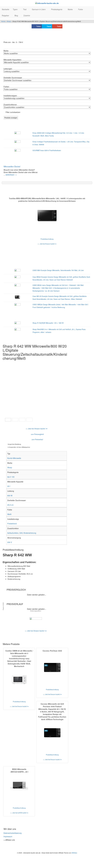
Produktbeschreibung (47, 239)
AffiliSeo (74, 853)
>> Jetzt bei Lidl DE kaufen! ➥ (19, 813)
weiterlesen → (11, 174)
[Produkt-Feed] (5, 846)
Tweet (49, 26)
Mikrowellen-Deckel (12, 166)
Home (3, 21)
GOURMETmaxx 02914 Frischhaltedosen (47, 150)
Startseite (5, 9)
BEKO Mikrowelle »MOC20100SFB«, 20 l (19, 770)
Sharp (9, 21)
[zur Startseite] (47, 3)
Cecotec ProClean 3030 (52, 651)
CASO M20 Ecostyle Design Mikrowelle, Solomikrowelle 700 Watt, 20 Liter (58, 270)
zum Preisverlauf (37, 439)
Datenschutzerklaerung (13, 833)
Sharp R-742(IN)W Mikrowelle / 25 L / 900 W (48, 323)
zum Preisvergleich (37, 434)
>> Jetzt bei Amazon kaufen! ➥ (47, 244)
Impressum (8, 836)
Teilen (38, 26)
